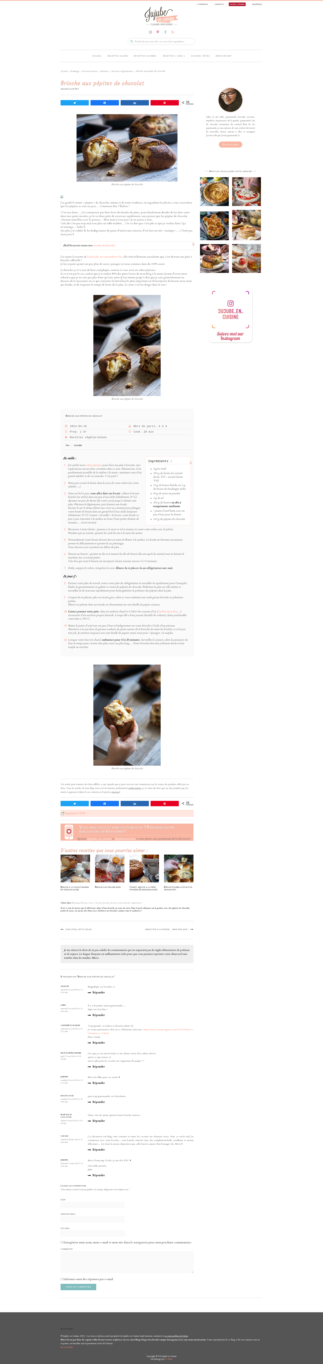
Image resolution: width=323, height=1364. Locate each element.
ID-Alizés (169, 1359)
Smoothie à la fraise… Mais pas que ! (167, 929)
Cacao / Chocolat (95, 903)
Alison (65, 986)
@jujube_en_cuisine (99, 839)
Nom (63, 1200)
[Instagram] (150, 32)
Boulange (76, 903)
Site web (65, 1228)
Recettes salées (117, 56)
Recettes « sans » (173, 56)
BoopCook (67, 1095)
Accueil (96, 56)
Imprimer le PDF (75, 813)
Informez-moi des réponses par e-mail (88, 1279)
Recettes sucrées (145, 56)
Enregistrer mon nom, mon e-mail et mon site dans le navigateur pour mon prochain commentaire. (127, 1242)
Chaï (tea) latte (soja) (78, 929)
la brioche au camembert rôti (104, 257)
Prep (73, 431)
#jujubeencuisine (125, 839)
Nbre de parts (144, 426)
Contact (219, 4)
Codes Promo (237, 4)
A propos (202, 4)
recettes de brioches (104, 245)
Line (63, 1005)
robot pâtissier (94, 465)
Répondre (99, 992)
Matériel (257, 4)
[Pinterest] (157, 32)
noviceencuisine (71, 1053)
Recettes (106, 903)
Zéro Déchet (224, 56)
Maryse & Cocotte (66, 1116)
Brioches (84, 903)
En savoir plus (230, 144)
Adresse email (68, 1214)
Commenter (67, 1249)
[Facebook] (165, 32)
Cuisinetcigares (70, 1025)
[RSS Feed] (172, 32)
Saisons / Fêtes (200, 56)
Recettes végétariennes (87, 437)
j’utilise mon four (167, 611)
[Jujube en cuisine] (161, 14)
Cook (137, 431)
